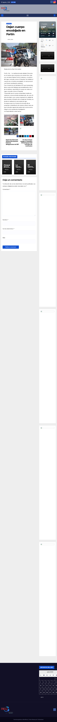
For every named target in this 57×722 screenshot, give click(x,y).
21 (53, 689)
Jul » (42, 697)
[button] (52, 15)
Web (4, 237)
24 (40, 692)
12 (47, 685)
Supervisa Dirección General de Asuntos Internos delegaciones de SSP (12, 142)
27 (50, 692)
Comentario (6, 189)
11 (43, 685)
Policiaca (9, 23)
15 (56, 685)
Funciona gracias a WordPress (21, 719)
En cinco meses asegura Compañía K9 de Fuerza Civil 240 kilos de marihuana (26, 143)
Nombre (5, 220)
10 (40, 685)
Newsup (34, 719)
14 (53, 685)
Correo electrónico (8, 229)
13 (50, 685)
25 (44, 692)
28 (53, 692)
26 (47, 692)
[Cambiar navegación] (27, 15)
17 (40, 689)
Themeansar (40, 719)
